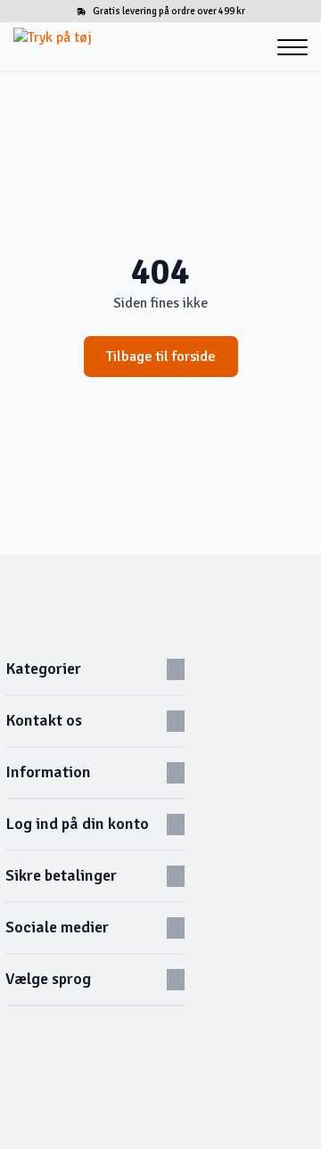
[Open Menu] (292, 47)
